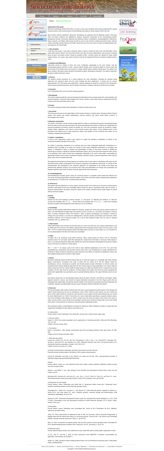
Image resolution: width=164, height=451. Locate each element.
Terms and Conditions (48, 446)
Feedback (121, 11)
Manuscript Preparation (38, 54)
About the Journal (36, 39)
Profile (128, 11)
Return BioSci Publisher (121, 9)
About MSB (97, 16)
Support (134, 11)
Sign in (129, 7)
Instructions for (35, 50)
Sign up (134, 7)
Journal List (132, 9)
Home (42, 16)
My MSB (84, 16)
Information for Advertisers (97, 446)
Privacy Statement (81, 446)
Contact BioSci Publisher (114, 446)
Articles (55, 16)
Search (69, 16)
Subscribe (36, 77)
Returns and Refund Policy (65, 446)
